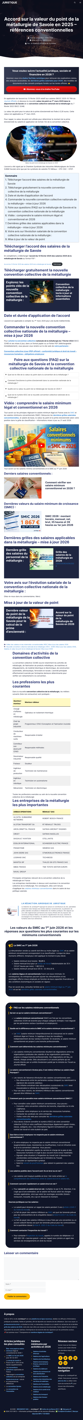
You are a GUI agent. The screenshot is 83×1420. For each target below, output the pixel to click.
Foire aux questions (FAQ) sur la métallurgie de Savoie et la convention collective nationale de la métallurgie (42, 209)
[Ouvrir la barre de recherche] (75, 2)
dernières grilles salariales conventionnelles (39, 989)
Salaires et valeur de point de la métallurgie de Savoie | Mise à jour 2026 (28, 649)
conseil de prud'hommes (33, 1163)
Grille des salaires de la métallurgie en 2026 (64, 556)
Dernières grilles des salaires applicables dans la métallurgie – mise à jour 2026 (35, 225)
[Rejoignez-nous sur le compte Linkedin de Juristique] (60, 1363)
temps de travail (44, 964)
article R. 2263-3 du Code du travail (48, 1225)
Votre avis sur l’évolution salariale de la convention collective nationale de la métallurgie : (37, 233)
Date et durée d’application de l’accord (30, 195)
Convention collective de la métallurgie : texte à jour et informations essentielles (65, 291)
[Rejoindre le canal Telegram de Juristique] (70, 1358)
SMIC (72, 413)
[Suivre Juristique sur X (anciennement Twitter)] (65, 1358)
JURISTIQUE (9, 2)
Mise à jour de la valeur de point (26, 239)
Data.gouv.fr (67, 1409)
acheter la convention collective (22, 341)
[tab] (41, 374)
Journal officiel (10, 101)
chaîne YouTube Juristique (33, 78)
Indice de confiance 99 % (50, 1409)
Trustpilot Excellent (64, 1411)
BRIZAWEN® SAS (22, 1409)
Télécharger (57, 264)
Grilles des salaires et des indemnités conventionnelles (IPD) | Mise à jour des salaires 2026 (37, 644)
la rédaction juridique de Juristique (43, 903)
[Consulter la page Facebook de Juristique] (60, 1358)
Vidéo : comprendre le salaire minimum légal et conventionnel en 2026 (35, 217)
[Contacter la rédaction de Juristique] (65, 1363)
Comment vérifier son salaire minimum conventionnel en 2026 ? (60, 485)
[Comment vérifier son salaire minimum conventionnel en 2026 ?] (23, 497)
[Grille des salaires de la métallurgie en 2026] (41, 568)
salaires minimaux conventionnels (38, 888)
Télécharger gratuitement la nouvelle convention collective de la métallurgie (36, 189)
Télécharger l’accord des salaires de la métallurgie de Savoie (38, 181)
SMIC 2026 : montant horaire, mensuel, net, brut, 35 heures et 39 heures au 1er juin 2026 (59, 520)
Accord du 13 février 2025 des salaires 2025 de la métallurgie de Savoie (27, 264)
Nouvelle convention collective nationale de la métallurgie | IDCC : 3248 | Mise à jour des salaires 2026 (41, 647)
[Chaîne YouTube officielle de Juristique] (75, 1358)
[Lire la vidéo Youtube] (41, 445)
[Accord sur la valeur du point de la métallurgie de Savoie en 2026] (41, 627)
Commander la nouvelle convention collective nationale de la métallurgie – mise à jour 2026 (42, 201)
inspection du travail (35, 1236)
